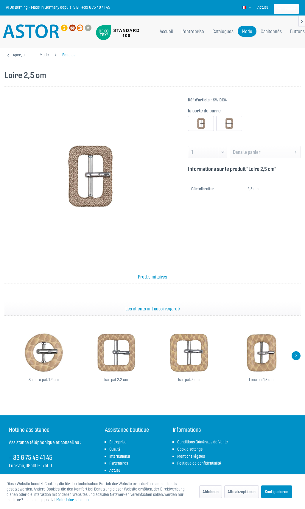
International (119, 456)
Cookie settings (190, 449)
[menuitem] (262, 7)
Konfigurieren (276, 491)
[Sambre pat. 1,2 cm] (44, 353)
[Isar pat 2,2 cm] (116, 353)
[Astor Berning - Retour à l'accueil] (47, 31)
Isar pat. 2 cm (189, 379)
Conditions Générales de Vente (202, 442)
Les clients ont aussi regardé (152, 309)
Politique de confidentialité (199, 463)
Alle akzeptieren (242, 491)
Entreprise (118, 442)
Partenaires (118, 463)
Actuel (262, 7)
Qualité (115, 449)
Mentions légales (191, 456)
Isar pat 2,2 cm (116, 379)
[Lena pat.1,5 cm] (261, 353)
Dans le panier (247, 152)
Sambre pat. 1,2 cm (44, 379)
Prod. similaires (152, 277)
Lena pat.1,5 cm (261, 379)
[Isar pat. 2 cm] (189, 353)
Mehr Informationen (72, 499)
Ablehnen (211, 491)
